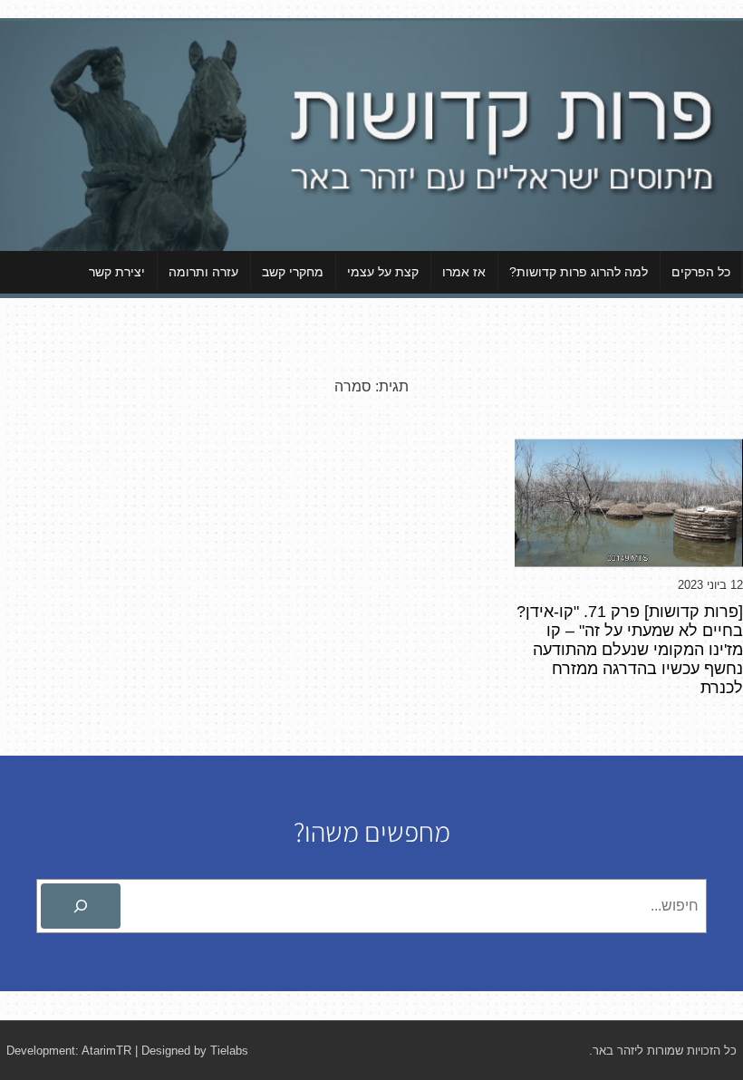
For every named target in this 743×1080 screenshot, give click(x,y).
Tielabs (229, 1050)
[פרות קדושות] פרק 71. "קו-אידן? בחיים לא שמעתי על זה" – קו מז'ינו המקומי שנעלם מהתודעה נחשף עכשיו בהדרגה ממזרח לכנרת (629, 650)
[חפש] (81, 906)
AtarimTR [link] (106, 1050)
